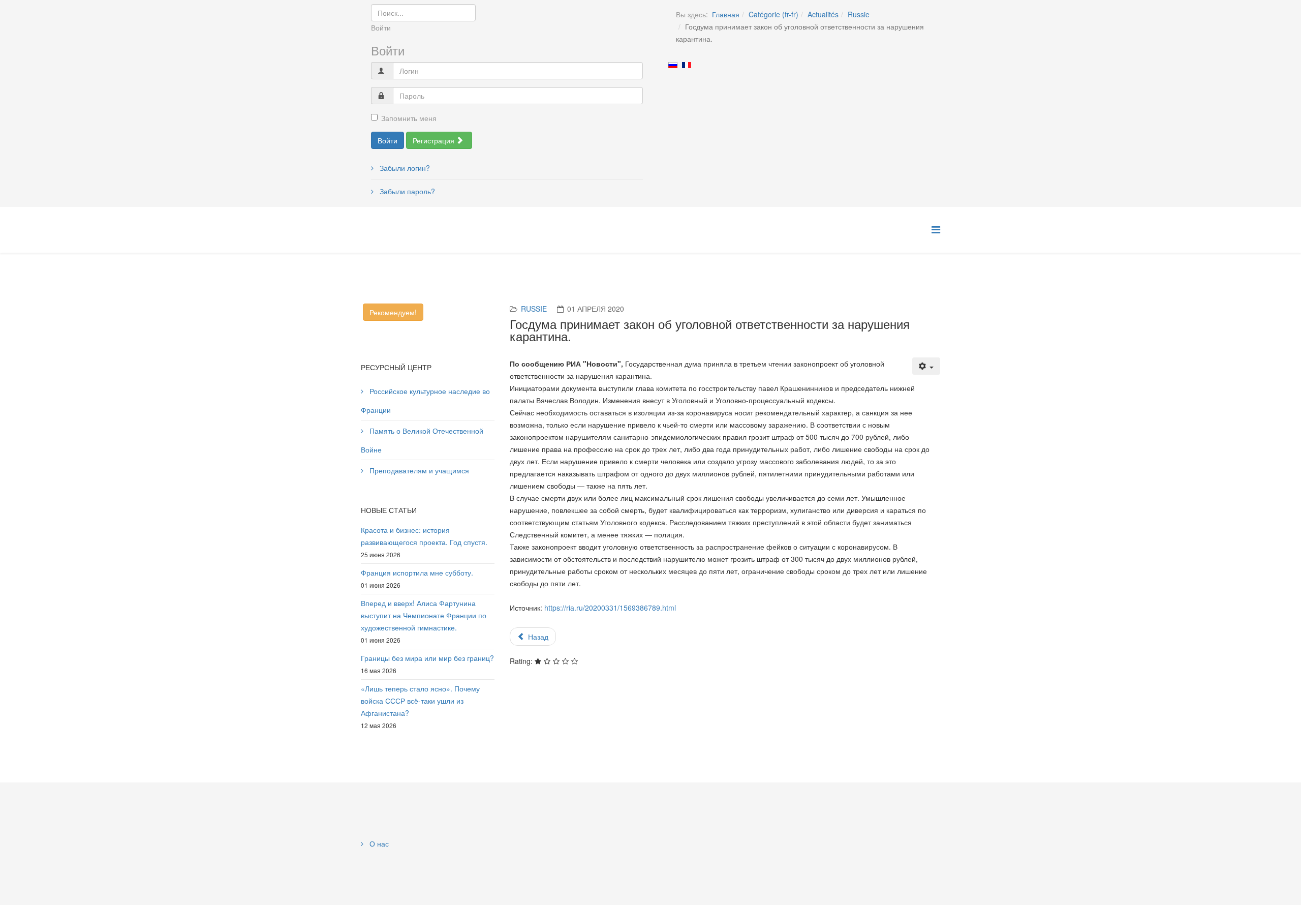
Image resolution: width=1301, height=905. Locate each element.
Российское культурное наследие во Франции (425, 400)
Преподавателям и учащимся (418, 470)
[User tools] (926, 366)
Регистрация (434, 140)
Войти (387, 140)
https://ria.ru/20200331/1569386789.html (610, 607)
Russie (859, 14)
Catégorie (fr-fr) (773, 14)
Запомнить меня (409, 118)
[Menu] (936, 229)
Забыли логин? (404, 168)
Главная (725, 14)
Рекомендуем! (393, 312)
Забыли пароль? (406, 191)
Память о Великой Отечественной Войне (422, 440)
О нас (378, 843)
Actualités (823, 14)
